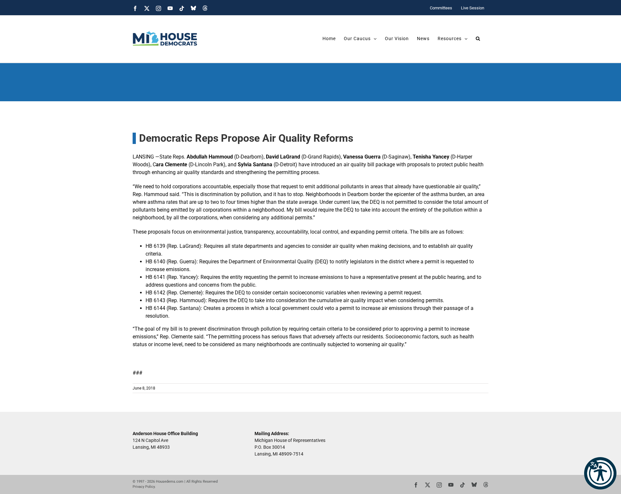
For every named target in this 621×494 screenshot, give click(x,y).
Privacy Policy (144, 487)
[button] (600, 473)
